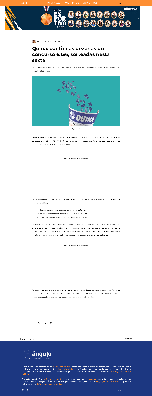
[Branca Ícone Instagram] (22, 3)
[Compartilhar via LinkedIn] (45, 323)
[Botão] (72, 18)
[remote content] (76, 177)
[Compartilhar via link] (51, 323)
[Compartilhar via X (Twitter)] (39, 323)
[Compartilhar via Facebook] (33, 323)
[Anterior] (6, 18)
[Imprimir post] (56, 323)
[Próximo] (138, 18)
